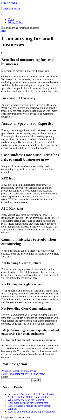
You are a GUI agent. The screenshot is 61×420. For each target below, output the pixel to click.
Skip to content (9, 2)
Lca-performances (10, 8)
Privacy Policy (15, 22)
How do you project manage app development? (32, 411)
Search (4, 376)
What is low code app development (26, 400)
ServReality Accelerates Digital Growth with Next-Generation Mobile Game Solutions (31, 395)
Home (11, 19)
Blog (3, 30)
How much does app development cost (28, 402)
